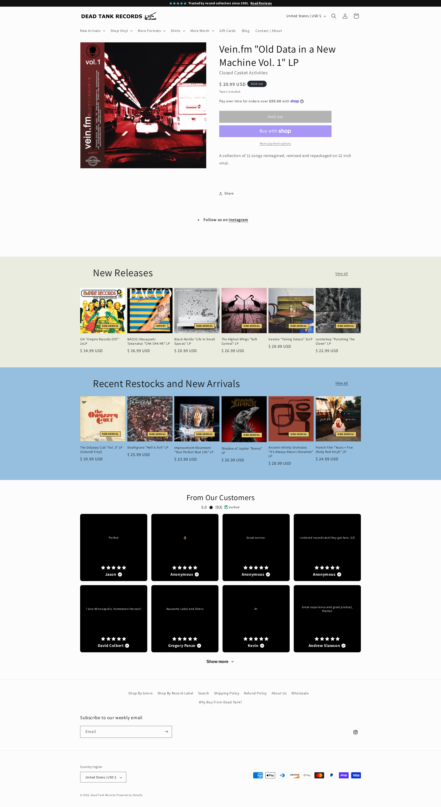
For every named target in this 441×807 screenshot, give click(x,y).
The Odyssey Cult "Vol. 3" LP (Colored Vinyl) (101, 449)
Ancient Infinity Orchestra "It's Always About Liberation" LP (290, 451)
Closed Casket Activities (243, 73)
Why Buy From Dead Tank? (220, 702)
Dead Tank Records (103, 795)
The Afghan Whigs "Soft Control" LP (239, 341)
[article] (113, 547)
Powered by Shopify (129, 795)
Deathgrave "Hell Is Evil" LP (147, 447)
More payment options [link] (275, 143)
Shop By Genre (140, 693)
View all (341, 273)
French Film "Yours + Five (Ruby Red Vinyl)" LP (334, 449)
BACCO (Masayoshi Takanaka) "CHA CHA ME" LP (148, 341)
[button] (92, 30)
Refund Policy (255, 693)
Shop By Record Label (175, 693)
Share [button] (229, 193)
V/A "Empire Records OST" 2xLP (99, 341)
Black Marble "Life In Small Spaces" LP (194, 341)
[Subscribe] (166, 732)
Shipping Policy (226, 693)
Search (203, 693)
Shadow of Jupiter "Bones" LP (242, 451)
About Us (279, 693)
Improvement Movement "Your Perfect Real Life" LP (193, 450)
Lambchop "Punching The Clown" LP (335, 341)
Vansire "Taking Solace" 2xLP (290, 339)
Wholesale (300, 693)
